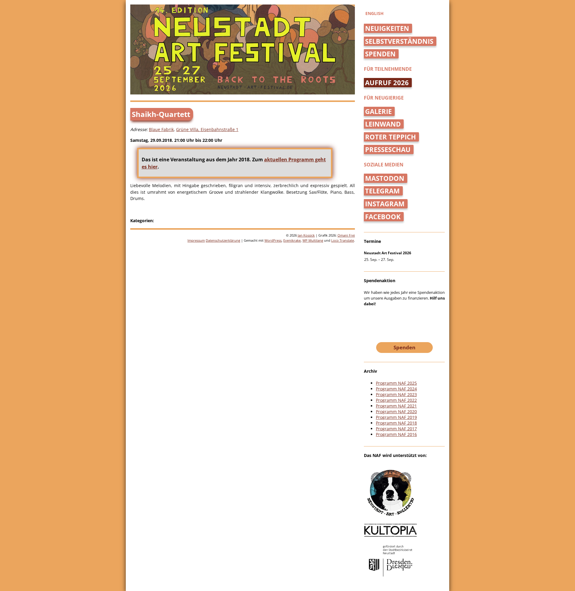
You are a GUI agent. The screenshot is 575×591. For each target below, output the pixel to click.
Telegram (382, 191)
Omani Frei (346, 235)
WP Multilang (312, 240)
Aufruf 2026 (387, 82)
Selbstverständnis (399, 41)
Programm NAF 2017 (396, 428)
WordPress (273, 240)
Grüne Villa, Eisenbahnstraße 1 (207, 129)
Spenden (380, 53)
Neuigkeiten (387, 28)
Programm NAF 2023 (396, 394)
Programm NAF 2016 (396, 434)
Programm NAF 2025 (396, 383)
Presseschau (388, 149)
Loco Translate (342, 240)
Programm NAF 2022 (396, 400)
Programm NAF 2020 (396, 411)
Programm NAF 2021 (396, 406)
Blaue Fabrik (161, 129)
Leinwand (383, 124)
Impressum (196, 240)
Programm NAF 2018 (396, 423)
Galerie (378, 111)
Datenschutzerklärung (223, 240)
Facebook (383, 216)
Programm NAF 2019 (396, 417)
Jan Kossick (306, 235)
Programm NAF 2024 (396, 389)
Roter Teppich (390, 137)
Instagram (385, 203)
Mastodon (384, 178)
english (374, 13)
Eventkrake (292, 240)
